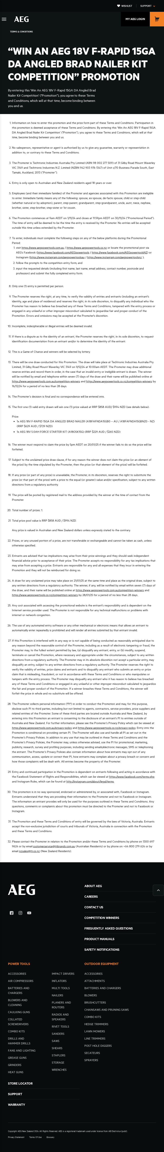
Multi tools (61, 988)
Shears (57, 1048)
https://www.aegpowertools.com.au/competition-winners (46, 381)
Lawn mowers (94, 1031)
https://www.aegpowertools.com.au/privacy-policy (42, 728)
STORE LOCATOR (20, 1083)
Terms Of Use (35, 1137)
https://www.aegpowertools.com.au (43, 247)
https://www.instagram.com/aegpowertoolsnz (114, 257)
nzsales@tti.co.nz (29, 851)
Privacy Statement (16, 1137)
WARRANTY (16, 1105)
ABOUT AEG (93, 886)
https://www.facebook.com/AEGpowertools (63, 252)
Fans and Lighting (21, 1050)
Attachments (94, 981)
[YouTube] (29, 913)
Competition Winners (101, 918)
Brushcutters (95, 1002)
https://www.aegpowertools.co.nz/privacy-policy (106, 728)
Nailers (57, 995)
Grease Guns (17, 1058)
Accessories (17, 974)
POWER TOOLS (19, 964)
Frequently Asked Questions (108, 928)
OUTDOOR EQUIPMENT (101, 964)
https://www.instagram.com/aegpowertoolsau (57, 257)
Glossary (50, 1137)
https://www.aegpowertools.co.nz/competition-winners (119, 381)
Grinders (14, 1065)
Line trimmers (94, 1038)
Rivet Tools (60, 1026)
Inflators (59, 981)
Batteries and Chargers (102, 988)
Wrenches (59, 1070)
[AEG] (21, 19)
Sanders (58, 1034)
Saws (55, 1041)
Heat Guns (15, 1072)
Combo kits (16, 1031)
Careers (91, 897)
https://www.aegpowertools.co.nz (87, 247)
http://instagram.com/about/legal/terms (90, 781)
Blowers (90, 995)
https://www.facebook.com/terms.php (131, 776)
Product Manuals (99, 939)
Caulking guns (19, 1012)
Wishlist (126, 5)
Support (146, 5)
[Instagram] (20, 913)
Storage (58, 1062)
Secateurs (92, 1053)
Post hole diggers (98, 1046)
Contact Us (93, 907)
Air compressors (20, 981)
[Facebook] (12, 913)
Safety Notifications (101, 950)
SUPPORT (15, 1094)
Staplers (58, 1055)
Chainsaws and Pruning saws (106, 1010)
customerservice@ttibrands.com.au (54, 846)
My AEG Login (135, 19)
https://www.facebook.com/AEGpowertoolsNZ (119, 252)
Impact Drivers (63, 974)
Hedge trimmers (96, 1024)
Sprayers (91, 1060)
